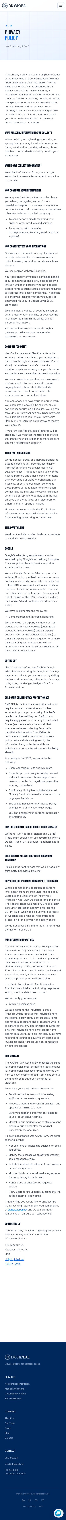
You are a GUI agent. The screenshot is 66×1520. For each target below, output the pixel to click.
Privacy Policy (29, 1506)
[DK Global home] (15, 5)
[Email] (42, 1500)
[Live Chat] (59, 1513)
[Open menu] (60, 5)
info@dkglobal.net (14, 1464)
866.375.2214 (12, 1264)
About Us (9, 1418)
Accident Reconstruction (17, 1383)
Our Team (10, 1423)
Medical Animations (14, 1388)
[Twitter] (29, 1500)
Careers (9, 1438)
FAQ (41, 1506)
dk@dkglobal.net (17, 1209)
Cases (8, 1428)
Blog (7, 1433)
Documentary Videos (15, 1393)
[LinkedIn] (23, 1500)
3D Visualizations (13, 1398)
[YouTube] (36, 1500)
